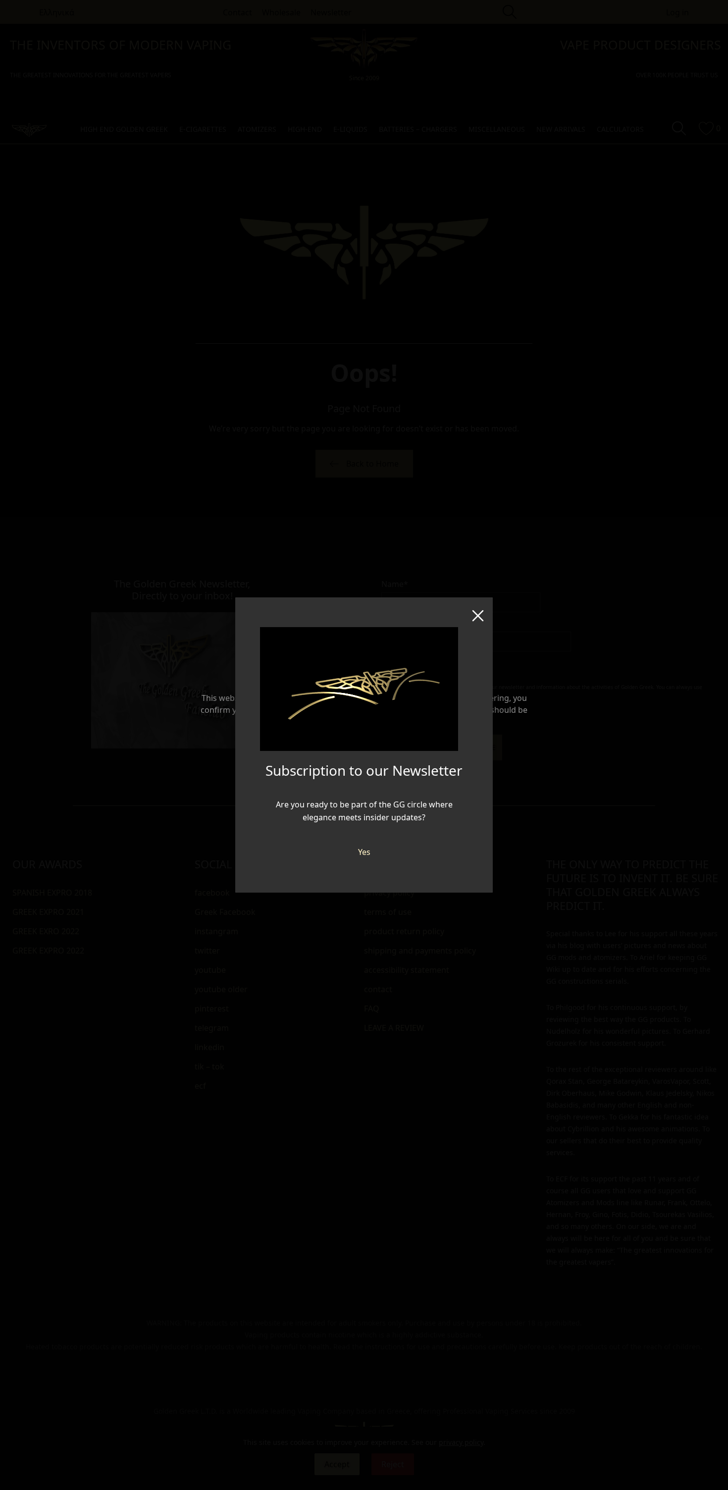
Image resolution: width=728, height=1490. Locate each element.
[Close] (478, 612)
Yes (364, 852)
